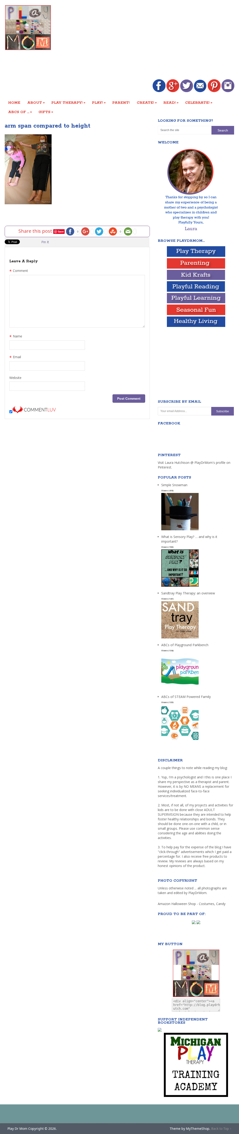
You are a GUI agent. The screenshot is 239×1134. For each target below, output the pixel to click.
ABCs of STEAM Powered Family (186, 696)
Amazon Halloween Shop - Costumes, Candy (192, 904)
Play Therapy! (68, 102)
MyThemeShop (197, 1128)
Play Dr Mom (17, 1128)
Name (15, 337)
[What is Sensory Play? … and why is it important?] (180, 587)
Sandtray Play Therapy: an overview (188, 593)
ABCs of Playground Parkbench (184, 645)
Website (15, 377)
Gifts (46, 112)
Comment (18, 271)
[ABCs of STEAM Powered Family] (180, 742)
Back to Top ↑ (221, 1128)
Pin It (45, 242)
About (36, 102)
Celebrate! (198, 102)
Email (15, 357)
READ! (171, 102)
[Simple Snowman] (180, 530)
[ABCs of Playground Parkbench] (180, 690)
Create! (147, 102)
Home (14, 103)
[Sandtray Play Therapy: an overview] (180, 638)
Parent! (121, 103)
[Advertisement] (156, 40)
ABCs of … (20, 112)
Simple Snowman (174, 485)
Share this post (35, 231)
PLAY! (99, 102)
